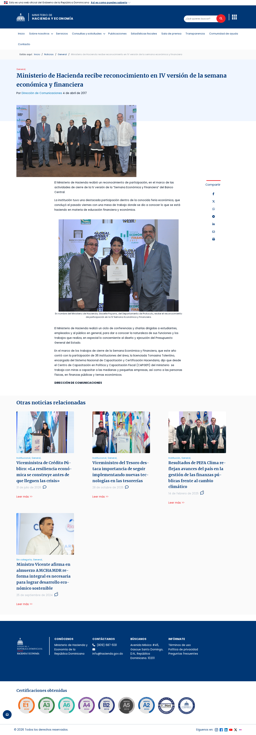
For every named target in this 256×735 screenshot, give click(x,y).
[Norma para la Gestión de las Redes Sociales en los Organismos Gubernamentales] (26, 705)
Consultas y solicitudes (87, 33)
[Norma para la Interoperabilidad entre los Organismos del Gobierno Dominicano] (86, 705)
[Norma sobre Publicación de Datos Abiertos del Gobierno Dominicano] (46, 705)
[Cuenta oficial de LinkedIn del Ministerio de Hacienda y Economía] (226, 729)
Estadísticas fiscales (144, 33)
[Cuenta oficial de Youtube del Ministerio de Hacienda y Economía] (230, 729)
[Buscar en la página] (221, 18)
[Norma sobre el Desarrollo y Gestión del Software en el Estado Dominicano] (66, 705)
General (62, 54)
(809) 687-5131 (107, 645)
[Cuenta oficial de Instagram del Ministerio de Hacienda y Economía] (216, 729)
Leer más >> (24, 497)
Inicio (21, 33)
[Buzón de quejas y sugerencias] (7, 714)
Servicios (62, 33)
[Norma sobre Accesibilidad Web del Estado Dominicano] (106, 705)
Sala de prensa (171, 33)
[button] (234, 17)
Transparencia (195, 33)
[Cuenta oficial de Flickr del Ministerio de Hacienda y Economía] (240, 729)
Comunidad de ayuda (223, 33)
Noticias (49, 54)
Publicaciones (117, 33)
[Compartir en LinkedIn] (213, 224)
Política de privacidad (183, 649)
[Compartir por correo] (213, 232)
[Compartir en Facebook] (213, 194)
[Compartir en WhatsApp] (213, 209)
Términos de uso (179, 645)
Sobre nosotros (40, 33)
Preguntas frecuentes (183, 654)
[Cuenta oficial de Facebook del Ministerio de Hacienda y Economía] (221, 729)
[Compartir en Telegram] (213, 217)
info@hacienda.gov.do (107, 654)
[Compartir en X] (213, 201)
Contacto (24, 44)
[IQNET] (166, 706)
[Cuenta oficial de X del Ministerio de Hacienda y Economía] (235, 729)
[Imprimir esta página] (213, 239)
